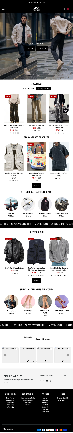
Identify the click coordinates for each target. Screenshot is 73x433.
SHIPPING (35, 2)
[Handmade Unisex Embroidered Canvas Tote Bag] (36, 156)
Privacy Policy (10, 402)
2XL (15, 133)
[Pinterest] (43, 381)
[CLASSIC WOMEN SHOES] (62, 302)
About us (45, 398)
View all (36, 186)
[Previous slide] (5, 355)
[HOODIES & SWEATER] (45, 204)
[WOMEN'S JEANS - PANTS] (45, 302)
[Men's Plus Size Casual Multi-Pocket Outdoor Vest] (14, 156)
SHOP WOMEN (42, 48)
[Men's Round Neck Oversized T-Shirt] (59, 156)
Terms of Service (10, 398)
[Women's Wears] (11, 302)
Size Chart (45, 405)
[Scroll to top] (69, 428)
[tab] (33, 361)
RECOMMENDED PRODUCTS (36, 137)
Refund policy (45, 411)
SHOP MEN (30, 48)
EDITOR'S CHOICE (36, 232)
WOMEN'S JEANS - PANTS (43, 89)
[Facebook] (40, 381)
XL (13, 133)
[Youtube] (47, 381)
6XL (43, 275)
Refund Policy (10, 407)
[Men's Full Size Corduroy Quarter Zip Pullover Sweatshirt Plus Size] (59, 251)
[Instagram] (50, 381)
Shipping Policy (10, 400)
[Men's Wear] (11, 204)
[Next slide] (68, 355)
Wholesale (27, 405)
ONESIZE (36, 181)
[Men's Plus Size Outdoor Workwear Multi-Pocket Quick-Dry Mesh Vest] (36, 251)
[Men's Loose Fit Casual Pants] (36, 108)
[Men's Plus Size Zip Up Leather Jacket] (14, 251)
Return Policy (10, 405)
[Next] (69, 113)
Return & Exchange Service (28, 398)
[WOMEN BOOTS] (28, 302)
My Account (45, 400)
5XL (41, 275)
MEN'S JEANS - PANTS (28, 89)
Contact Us (45, 407)
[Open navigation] (14, 9)
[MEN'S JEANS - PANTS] (62, 204)
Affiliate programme (28, 400)
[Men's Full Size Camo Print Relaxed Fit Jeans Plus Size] (59, 108)
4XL (18, 181)
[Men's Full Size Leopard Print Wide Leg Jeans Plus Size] (14, 108)
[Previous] (4, 113)
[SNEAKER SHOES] (28, 204)
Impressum (45, 402)
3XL (18, 133)
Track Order (28, 402)
